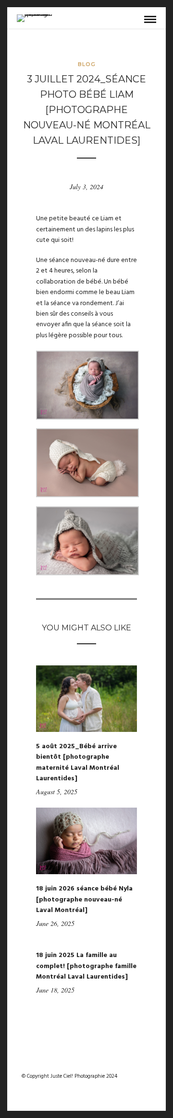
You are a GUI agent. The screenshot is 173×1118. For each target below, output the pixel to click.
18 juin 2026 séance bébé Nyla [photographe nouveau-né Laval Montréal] (84, 899)
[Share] (134, 19)
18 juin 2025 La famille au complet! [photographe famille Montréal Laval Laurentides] (86, 966)
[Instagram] (93, 1061)
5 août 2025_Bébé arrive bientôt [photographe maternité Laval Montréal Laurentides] (77, 762)
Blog (87, 64)
